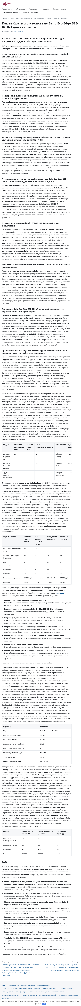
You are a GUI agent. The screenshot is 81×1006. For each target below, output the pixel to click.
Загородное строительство (68, 995)
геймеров (60, 593)
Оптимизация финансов (11, 12)
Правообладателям (67, 988)
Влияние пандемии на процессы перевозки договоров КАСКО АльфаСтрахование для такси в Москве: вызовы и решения (61, 966)
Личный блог (14, 18)
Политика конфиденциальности (45, 988)
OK (44, 1004)
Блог (3, 985)
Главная (4, 18)
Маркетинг (6, 998)
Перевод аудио (7, 9)
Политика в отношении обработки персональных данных (29, 985)
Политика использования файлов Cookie (17, 988)
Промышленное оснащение (39, 9)
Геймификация (21, 9)
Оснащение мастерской (47, 995)
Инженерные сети (59, 9)
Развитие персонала (30, 12)
